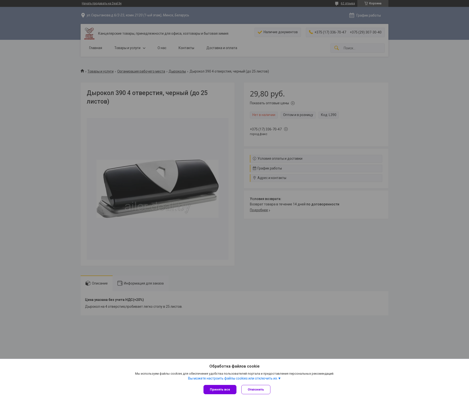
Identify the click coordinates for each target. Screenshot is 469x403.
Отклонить (256, 389)
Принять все (220, 389)
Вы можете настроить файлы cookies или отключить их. (233, 378)
